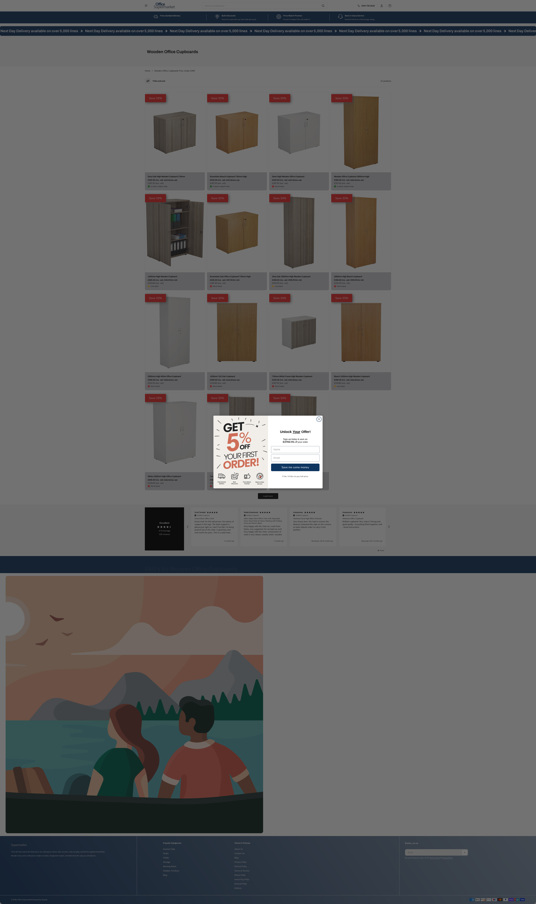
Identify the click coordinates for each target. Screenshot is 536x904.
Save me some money (295, 467)
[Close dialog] (319, 419)
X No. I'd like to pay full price (295, 476)
